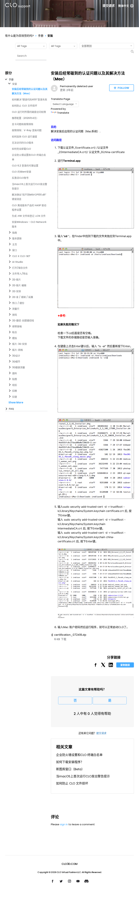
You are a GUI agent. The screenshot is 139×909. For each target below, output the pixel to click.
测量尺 (15, 308)
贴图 (14, 379)
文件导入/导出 (20, 273)
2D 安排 (16, 291)
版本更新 (17, 238)
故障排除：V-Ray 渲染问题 (27, 130)
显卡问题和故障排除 (22, 124)
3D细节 (16, 361)
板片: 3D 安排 (19, 344)
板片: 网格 (17, 350)
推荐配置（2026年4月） (25, 118)
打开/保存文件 (20, 268)
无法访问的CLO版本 (22, 142)
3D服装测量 (18, 367)
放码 (14, 314)
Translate (63, 112)
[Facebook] (95, 666)
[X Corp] (103, 666)
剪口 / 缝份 (18, 303)
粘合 (14, 332)
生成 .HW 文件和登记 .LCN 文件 (29, 216)
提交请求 (109, 5)
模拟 (14, 338)
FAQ (11, 409)
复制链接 (125, 665)
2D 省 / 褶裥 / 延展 (22, 297)
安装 (50, 36)
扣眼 (14, 391)
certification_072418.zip (70, 635)
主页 (14, 244)
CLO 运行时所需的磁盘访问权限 (29, 112)
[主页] (17, 6)
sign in (64, 824)
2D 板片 (16, 279)
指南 (14, 232)
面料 (14, 373)
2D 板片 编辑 (19, 285)
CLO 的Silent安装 (21, 171)
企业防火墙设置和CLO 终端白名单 (79, 755)
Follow (123, 88)
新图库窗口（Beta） (70, 769)
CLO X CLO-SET (21, 256)
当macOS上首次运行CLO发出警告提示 (83, 776)
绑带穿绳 (17, 326)
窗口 (14, 250)
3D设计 (16, 355)
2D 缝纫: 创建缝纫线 (23, 320)
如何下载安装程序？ (70, 762)
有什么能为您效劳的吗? (19, 36)
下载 (63, 639)
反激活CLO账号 (20, 178)
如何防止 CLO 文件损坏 (24, 105)
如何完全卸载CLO (21, 148)
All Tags (22, 46)
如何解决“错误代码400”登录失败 (29, 99)
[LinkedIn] (111, 666)
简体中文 (123, 6)
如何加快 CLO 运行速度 (24, 136)
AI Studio (17, 262)
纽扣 (14, 385)
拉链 (14, 396)
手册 (40, 36)
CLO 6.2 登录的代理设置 (25, 165)
